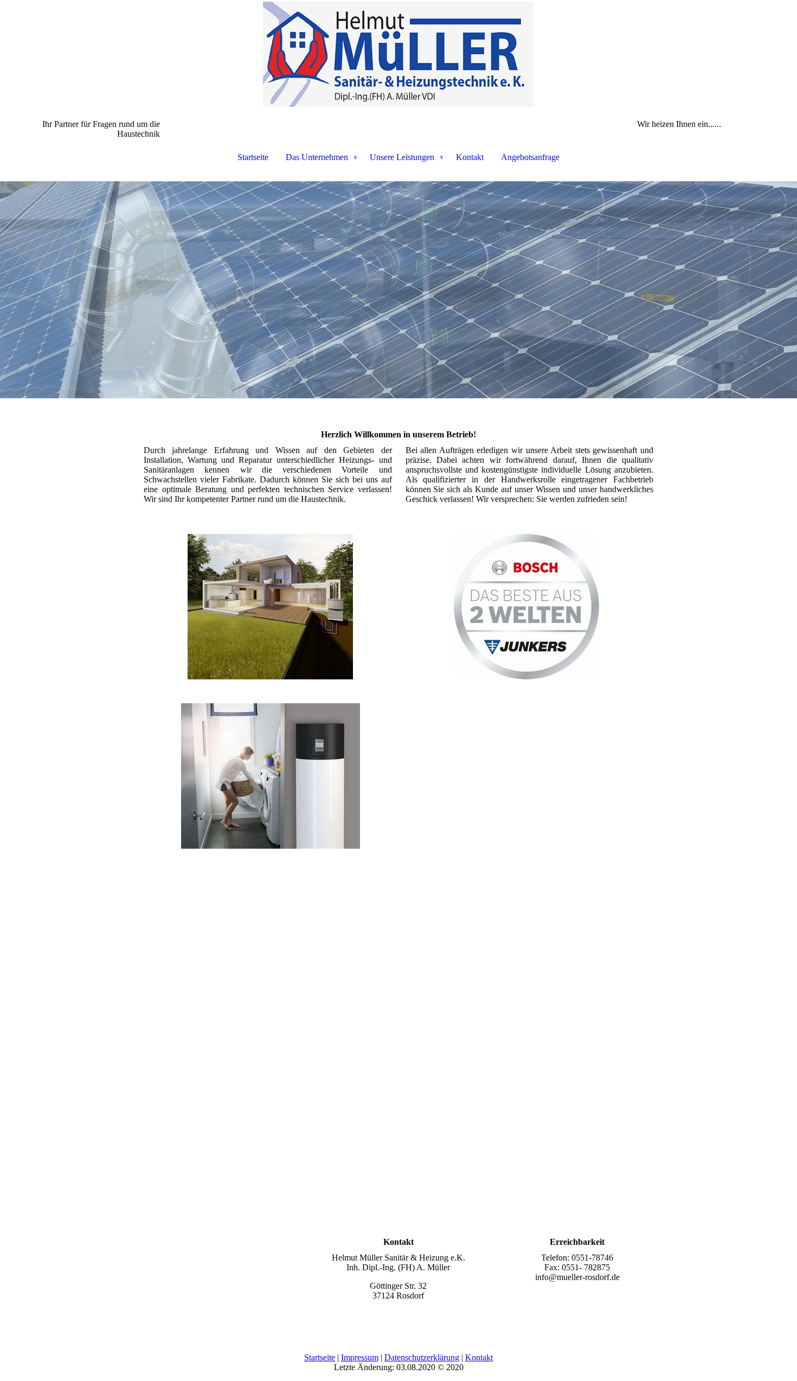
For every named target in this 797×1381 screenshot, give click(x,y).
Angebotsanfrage (530, 157)
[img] (398, 54)
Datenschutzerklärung (421, 1357)
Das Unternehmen (317, 157)
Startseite (252, 157)
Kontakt (470, 157)
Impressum (359, 1357)
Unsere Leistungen (402, 157)
